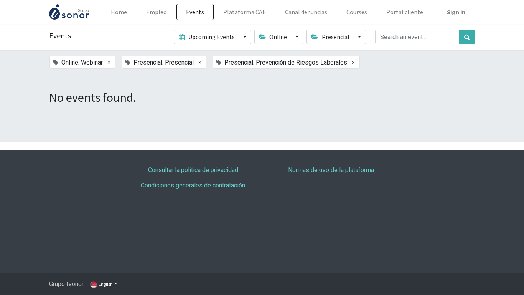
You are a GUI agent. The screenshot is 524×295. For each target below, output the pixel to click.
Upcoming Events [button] (211, 37)
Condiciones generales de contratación (193, 185)
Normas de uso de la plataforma (331, 170)
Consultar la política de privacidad (193, 170)
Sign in (456, 12)
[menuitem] (119, 12)
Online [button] (278, 37)
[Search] (467, 37)
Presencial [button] (336, 37)
